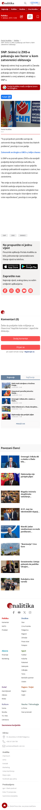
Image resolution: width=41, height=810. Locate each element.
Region (23, 691)
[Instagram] (11, 290)
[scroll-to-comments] (30, 16)
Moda (4, 699)
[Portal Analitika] (8, 3)
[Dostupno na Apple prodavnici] (11, 266)
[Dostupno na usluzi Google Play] (29, 266)
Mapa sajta (6, 775)
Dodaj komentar (20, 338)
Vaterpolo (24, 666)
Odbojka (24, 670)
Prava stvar (25, 642)
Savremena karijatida (11, 725)
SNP (4, 235)
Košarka (24, 659)
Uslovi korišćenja (8, 771)
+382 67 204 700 (12, 741)
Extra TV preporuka (9, 792)
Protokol (5, 630)
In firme (24, 708)
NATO (4, 626)
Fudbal (23, 655)
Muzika (4, 712)
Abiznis (5, 651)
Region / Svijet (27, 687)
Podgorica (24, 630)
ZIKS (13, 235)
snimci (23, 235)
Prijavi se (21, 347)
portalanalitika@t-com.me (15, 746)
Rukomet (24, 662)
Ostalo (23, 682)
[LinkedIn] (30, 290)
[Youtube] (24, 290)
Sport (23, 651)
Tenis (23, 674)
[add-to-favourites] (38, 16)
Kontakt (5, 764)
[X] (17, 290)
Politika (14, 9)
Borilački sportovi (27, 678)
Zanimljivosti (6, 691)
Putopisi (24, 645)
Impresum (6, 756)
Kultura (5, 704)
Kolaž (4, 687)
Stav (22, 622)
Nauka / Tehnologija (30, 704)
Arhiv (4, 760)
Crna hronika (32, 9)
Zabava (4, 695)
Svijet (23, 695)
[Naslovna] (4, 805)
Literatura (5, 720)
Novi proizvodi (26, 712)
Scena (4, 708)
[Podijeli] (21, 16)
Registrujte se (29, 352)
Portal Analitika (6, 40)
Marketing (5, 659)
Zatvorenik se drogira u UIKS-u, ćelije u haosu (20, 152)
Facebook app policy (10, 779)
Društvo (22, 9)
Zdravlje (24, 638)
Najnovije (4, 9)
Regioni (24, 634)
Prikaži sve (20, 424)
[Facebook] (5, 290)
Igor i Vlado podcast (9, 788)
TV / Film (5, 716)
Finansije (5, 655)
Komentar (5, 622)
